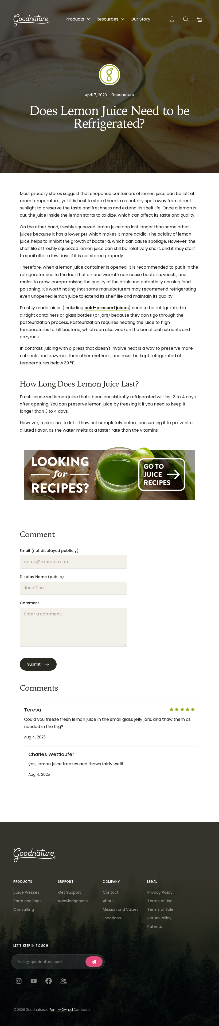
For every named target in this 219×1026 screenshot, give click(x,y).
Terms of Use (160, 901)
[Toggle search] (186, 19)
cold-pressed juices (106, 308)
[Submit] (94, 961)
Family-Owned (61, 1010)
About (108, 901)
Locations (112, 918)
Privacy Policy (160, 892)
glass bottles (78, 315)
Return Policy (159, 918)
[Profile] (172, 19)
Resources (107, 19)
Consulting (24, 909)
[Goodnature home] (34, 855)
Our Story (140, 19)
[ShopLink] (200, 19)
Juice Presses (27, 892)
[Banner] (109, 473)
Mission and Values (121, 909)
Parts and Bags (28, 901)
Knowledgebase (73, 901)
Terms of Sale (160, 909)
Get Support (69, 892)
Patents (154, 926)
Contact (111, 892)
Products (74, 19)
